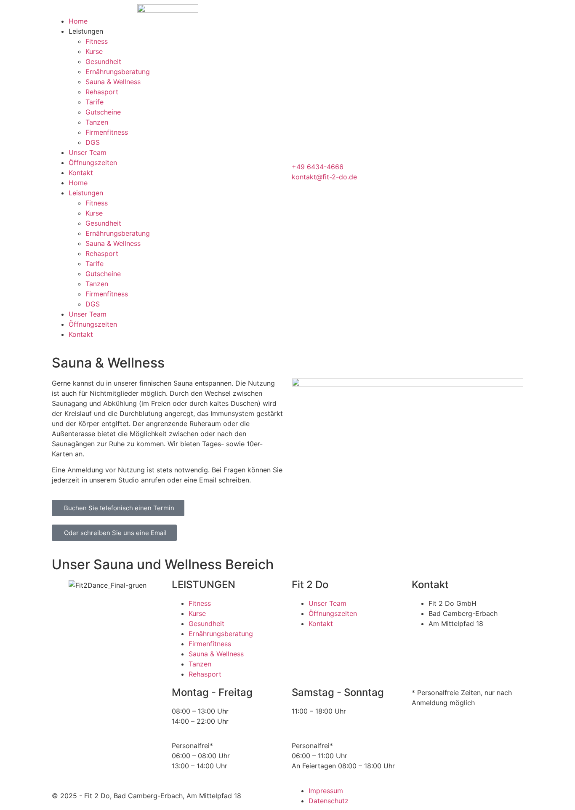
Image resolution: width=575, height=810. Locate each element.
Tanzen (96, 122)
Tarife (94, 102)
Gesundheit (103, 61)
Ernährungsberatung (117, 71)
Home (78, 21)
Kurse (94, 51)
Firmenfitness (106, 132)
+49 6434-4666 (317, 167)
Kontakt (81, 172)
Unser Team (87, 152)
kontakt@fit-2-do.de (324, 177)
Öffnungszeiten (93, 162)
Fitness (96, 41)
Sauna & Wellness (113, 81)
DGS (92, 142)
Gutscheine (103, 112)
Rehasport (101, 92)
